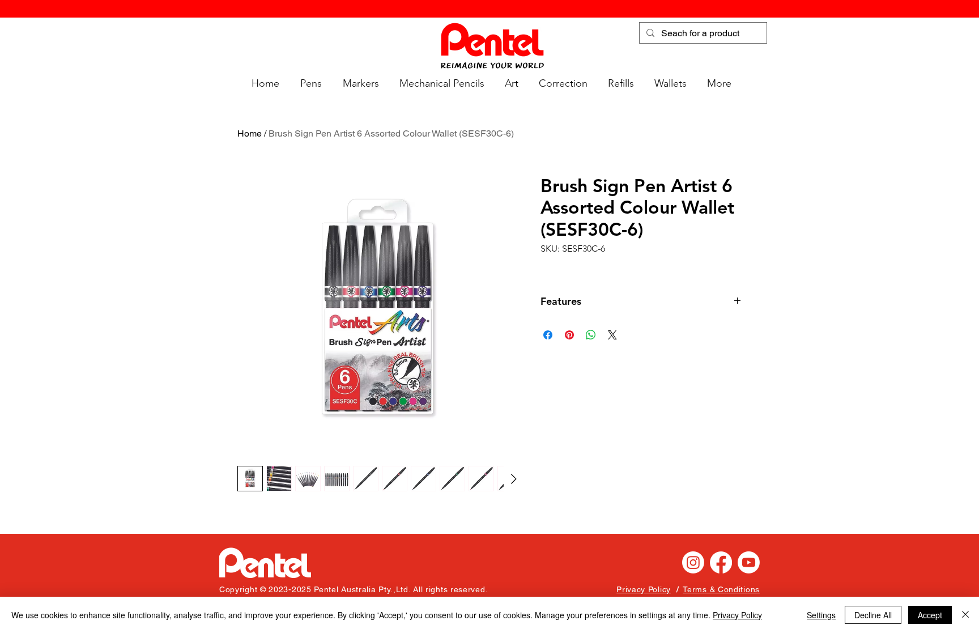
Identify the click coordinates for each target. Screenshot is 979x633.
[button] (309, 83)
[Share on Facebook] (548, 335)
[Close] (965, 615)
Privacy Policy (737, 615)
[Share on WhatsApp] (591, 335)
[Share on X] (612, 335)
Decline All (873, 615)
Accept (930, 615)
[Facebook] (721, 562)
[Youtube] (749, 562)
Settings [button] (821, 615)
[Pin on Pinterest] (569, 335)
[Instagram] (693, 562)
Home (249, 133)
